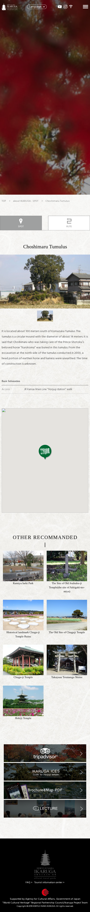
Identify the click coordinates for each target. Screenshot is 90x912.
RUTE (69, 227)
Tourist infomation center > (49, 882)
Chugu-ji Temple (23, 677)
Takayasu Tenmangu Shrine (66, 677)
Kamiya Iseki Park (23, 583)
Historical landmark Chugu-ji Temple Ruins (23, 634)
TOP (4, 201)
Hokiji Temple (23, 718)
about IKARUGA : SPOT (25, 201)
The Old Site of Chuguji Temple (67, 632)
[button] (45, 452)
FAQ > (29, 882)
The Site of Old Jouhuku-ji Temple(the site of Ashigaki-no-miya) (67, 587)
